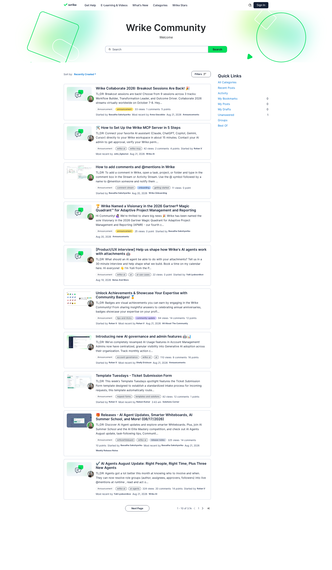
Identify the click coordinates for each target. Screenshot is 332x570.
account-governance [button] (127, 357)
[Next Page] (202, 508)
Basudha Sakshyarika (120, 114)
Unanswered (243, 115)
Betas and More (120, 280)
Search (217, 49)
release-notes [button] (158, 440)
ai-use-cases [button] (143, 274)
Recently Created (84, 74)
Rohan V (198, 148)
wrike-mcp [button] (135, 148)
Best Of (223, 125)
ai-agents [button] (134, 488)
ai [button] (131, 274)
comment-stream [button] (125, 187)
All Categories (227, 82)
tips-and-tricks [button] (124, 318)
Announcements (191, 114)
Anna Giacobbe (157, 114)
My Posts (243, 104)
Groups (222, 120)
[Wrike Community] (71, 5)
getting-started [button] (161, 187)
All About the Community (175, 323)
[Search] (250, 5)
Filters (198, 74)
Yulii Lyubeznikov (195, 274)
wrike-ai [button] (121, 148)
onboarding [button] (144, 187)
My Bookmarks (243, 98)
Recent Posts (226, 88)
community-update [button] (145, 318)
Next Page (137, 508)
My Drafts (243, 109)
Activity (223, 93)
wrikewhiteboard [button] (125, 440)
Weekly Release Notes (107, 450)
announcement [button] (124, 109)
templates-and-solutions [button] (147, 396)
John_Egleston (121, 154)
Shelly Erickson (143, 362)
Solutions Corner (171, 401)
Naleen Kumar (143, 401)
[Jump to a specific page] (208, 508)
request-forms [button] (124, 396)
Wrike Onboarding (158, 193)
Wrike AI (150, 154)
